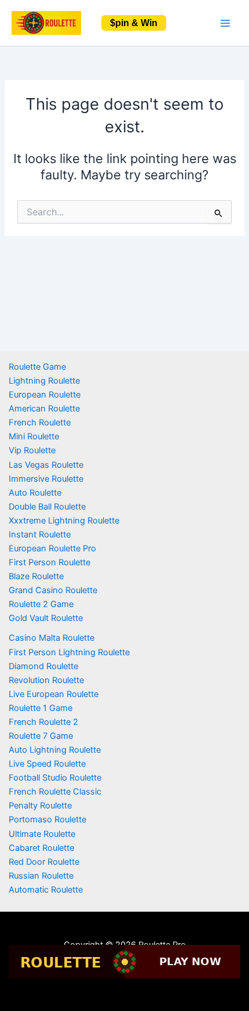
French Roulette (40, 422)
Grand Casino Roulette (53, 590)
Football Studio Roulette (55, 777)
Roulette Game (37, 367)
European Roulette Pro (52, 548)
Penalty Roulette (40, 805)
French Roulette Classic (55, 791)
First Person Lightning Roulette (69, 652)
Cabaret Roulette (41, 848)
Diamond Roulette (43, 666)
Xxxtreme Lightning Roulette (64, 520)
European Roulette (44, 394)
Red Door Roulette (44, 862)
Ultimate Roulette (42, 834)
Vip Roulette (32, 450)
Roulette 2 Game (41, 604)
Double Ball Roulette (47, 506)
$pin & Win (134, 23)
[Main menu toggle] (225, 23)
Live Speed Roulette (47, 764)
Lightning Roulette (44, 380)
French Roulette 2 (43, 722)
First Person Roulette (49, 562)
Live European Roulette (53, 694)
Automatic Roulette (46, 889)
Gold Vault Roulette (46, 618)
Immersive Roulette (46, 479)
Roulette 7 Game (41, 736)
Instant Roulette (40, 534)
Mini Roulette (34, 436)
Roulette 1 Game (40, 708)
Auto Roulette (35, 493)
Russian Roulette (41, 876)
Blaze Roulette (36, 576)
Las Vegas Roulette (46, 465)
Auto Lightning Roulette (55, 750)
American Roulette (44, 408)
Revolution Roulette (46, 680)
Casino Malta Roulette (51, 638)
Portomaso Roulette (47, 819)
